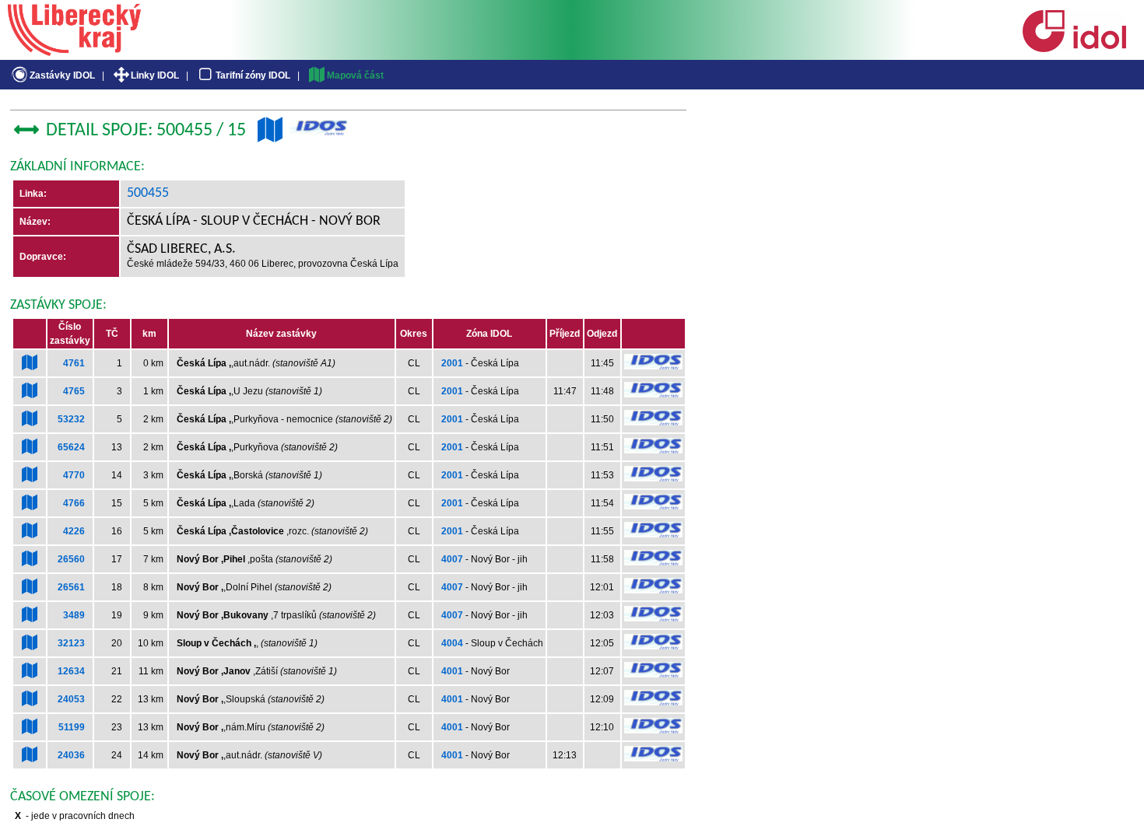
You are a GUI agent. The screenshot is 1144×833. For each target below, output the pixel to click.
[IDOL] (1074, 49)
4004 (452, 643)
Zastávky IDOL (62, 75)
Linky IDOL (155, 75)
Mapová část (355, 75)
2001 (452, 363)
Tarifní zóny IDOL (253, 75)
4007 (452, 559)
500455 (148, 193)
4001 (452, 671)
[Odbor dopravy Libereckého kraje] (74, 50)
